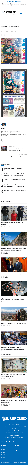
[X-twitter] (13, 441)
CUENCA (3, 449)
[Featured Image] (14, 213)
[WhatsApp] (12, 35)
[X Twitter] (8, 35)
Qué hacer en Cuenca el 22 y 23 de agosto (15, 190)
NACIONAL (3, 452)
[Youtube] (9, 441)
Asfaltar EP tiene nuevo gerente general (14, 179)
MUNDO (3, 457)
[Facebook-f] (2, 441)
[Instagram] (6, 441)
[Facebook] (2, 35)
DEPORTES (3, 454)
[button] (21, 13)
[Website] (6, 140)
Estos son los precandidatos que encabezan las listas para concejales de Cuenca (12, 349)
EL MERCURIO (4, 462)
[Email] (5, 35)
